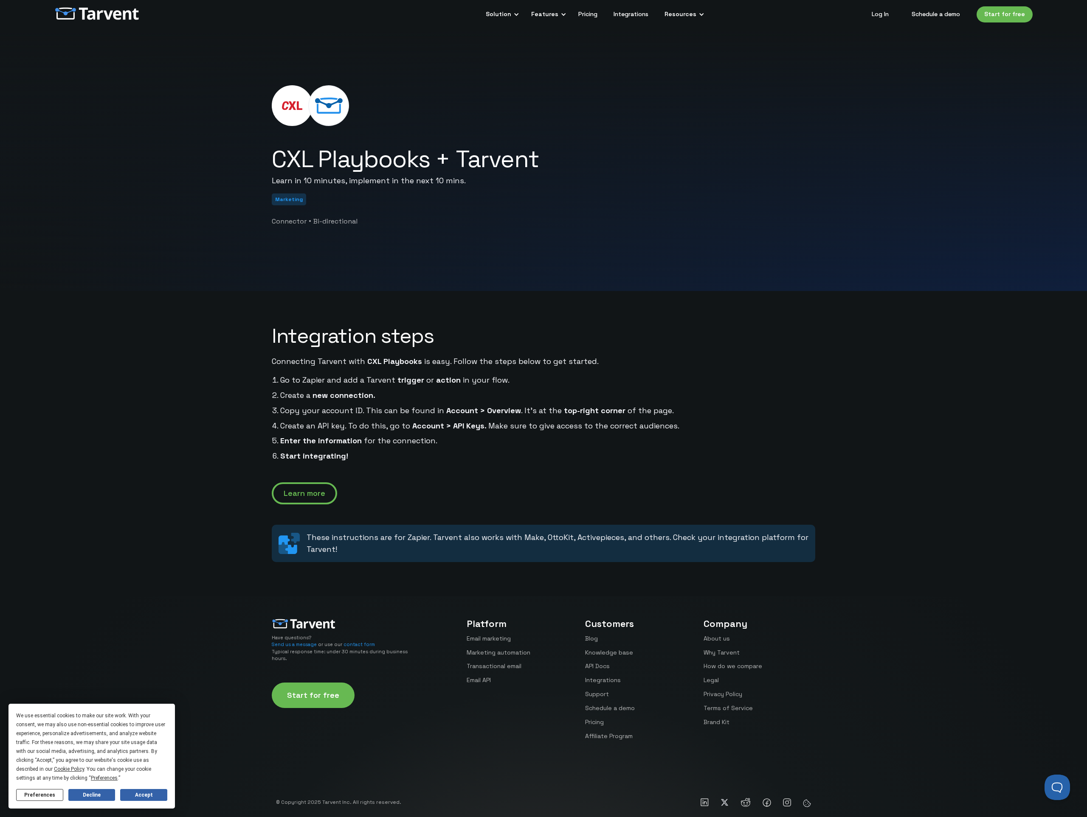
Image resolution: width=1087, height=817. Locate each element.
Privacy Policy (723, 694)
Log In (880, 14)
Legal (711, 680)
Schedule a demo (936, 14)
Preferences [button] (104, 778)
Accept (144, 795)
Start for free (1004, 14)
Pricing (587, 14)
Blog (591, 638)
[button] (500, 14)
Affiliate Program (609, 736)
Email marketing (489, 638)
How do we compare (733, 666)
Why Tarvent (722, 652)
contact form (359, 644)
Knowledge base (609, 652)
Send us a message (294, 644)
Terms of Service (728, 708)
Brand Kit (716, 722)
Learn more (304, 493)
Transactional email (494, 666)
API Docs (597, 666)
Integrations (631, 14)
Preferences (39, 795)
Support (597, 694)
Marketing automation (498, 652)
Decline (92, 795)
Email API (479, 680)
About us (717, 638)
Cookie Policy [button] (69, 769)
